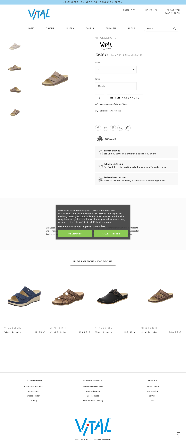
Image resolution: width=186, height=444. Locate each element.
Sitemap (33, 400)
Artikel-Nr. (51, 243)
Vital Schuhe (13, 328)
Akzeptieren (111, 233)
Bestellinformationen (93, 386)
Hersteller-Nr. (52, 246)
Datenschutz (93, 396)
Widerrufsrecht (93, 391)
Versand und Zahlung (93, 400)
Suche (176, 28)
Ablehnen (75, 233)
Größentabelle (152, 386)
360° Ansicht (110, 139)
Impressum (33, 391)
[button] (108, 110)
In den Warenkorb (125, 98)
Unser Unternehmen (33, 386)
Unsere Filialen (33, 396)
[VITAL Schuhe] (28, 15)
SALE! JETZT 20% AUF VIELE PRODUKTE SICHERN (93, 2)
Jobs (152, 400)
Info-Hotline (152, 391)
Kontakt (152, 396)
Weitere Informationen (69, 226)
